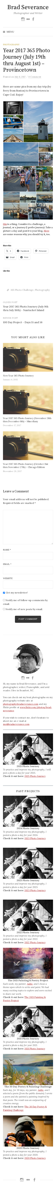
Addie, (30, 983)
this (5, 224)
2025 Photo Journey (35, 776)
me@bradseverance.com (16, 724)
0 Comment (34, 76)
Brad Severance (28, 7)
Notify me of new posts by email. (24, 609)
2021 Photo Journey (34, 1048)
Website (8, 578)
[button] (13, 108)
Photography (11, 44)
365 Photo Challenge (22, 289)
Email (7, 564)
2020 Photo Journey (35, 1158)
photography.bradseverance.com (20, 704)
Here (46, 230)
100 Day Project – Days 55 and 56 (22, 322)
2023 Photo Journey (35, 838)
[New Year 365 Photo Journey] (28, 357)
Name (7, 549)
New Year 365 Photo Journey (18, 375)
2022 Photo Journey (35, 942)
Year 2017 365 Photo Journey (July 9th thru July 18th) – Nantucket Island (25, 308)
